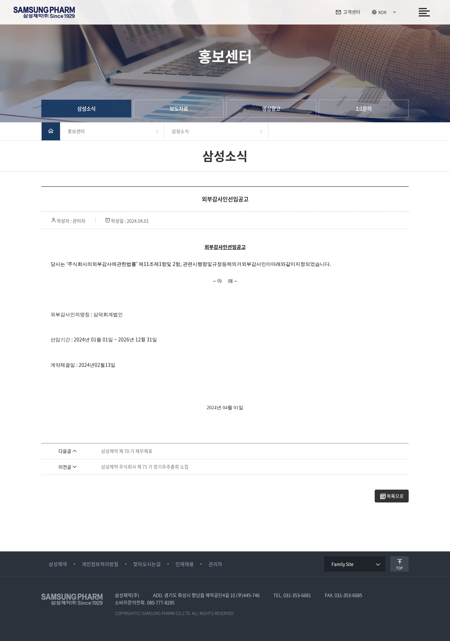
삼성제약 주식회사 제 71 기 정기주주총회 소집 (145, 466)
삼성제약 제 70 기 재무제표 (126, 451)
